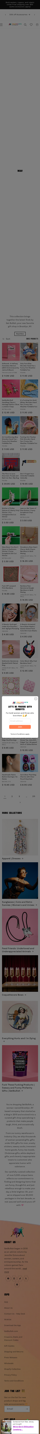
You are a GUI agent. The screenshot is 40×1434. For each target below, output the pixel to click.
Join (20, 726)
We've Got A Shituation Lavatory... (23, 1428)
